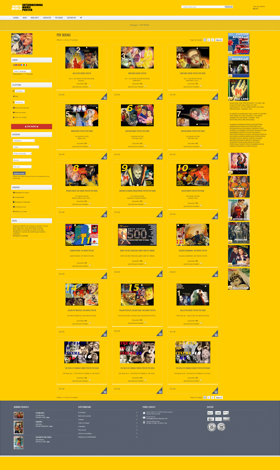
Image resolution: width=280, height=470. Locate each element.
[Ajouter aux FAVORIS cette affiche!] (89, 86)
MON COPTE (35, 17)
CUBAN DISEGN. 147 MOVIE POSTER (82, 250)
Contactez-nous (20, 207)
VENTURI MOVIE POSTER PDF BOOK (193, 131)
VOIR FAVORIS (32, 126)
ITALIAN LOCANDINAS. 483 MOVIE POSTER (193, 250)
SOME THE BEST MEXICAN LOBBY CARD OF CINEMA (137, 250)
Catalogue (133, 25)
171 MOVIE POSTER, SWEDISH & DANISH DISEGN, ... (137, 197)
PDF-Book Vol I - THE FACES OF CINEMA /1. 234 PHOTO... (82, 373)
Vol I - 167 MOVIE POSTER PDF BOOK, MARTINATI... (137, 80)
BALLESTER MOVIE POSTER (82, 73)
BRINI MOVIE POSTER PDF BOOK (82, 131)
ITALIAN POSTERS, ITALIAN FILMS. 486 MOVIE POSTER (137, 310)
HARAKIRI (39, 422)
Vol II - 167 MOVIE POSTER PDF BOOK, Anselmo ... (82, 80)
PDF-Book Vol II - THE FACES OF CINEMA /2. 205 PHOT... (137, 373)
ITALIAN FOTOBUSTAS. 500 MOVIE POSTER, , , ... (81, 317)
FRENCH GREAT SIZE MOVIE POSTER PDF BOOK (81, 190)
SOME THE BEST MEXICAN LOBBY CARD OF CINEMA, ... (137, 257)
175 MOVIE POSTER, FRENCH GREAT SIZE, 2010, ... (82, 197)
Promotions (82, 412)
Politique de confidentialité (87, 437)
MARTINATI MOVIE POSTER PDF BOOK (192, 73)
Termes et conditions (85, 433)
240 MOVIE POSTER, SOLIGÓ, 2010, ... (193, 198)
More (102, 95)
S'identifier (81, 426)
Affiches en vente (21, 211)
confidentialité (19, 197)
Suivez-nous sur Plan (153, 414)
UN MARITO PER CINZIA (43, 437)
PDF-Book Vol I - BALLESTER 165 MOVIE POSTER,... (193, 317)
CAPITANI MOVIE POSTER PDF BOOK (137, 131)
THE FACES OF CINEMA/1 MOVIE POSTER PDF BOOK (82, 368)
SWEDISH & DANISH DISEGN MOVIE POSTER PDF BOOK (137, 190)
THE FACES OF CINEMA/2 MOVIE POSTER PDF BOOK (137, 368)
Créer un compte (20, 117)
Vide (16, 96)
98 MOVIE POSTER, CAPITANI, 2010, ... (137, 138)
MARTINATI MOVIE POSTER (137, 73)
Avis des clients (20, 112)
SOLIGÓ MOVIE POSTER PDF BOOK (192, 190)
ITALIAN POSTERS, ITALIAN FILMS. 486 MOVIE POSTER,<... (137, 316)
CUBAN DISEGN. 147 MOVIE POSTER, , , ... (82, 258)
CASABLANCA (40, 413)
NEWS (25, 17)
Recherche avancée (22, 108)
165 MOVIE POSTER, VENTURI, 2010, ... (193, 138)
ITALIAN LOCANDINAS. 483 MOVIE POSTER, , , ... (193, 257)
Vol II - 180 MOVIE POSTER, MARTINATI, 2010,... (193, 80)
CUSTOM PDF (71, 17)
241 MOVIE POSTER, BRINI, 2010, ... (82, 138)
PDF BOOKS (59, 17)
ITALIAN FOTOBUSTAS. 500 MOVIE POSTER (82, 310)
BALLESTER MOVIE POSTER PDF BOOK (193, 310)
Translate (29, 74)
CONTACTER (47, 17)
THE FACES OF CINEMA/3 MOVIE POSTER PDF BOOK (193, 368)
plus (48, 417)
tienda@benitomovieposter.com (156, 418)
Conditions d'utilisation (22, 202)
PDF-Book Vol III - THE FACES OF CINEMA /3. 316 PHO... (193, 373)
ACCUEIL (16, 17)
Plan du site (82, 430)
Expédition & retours (22, 192)
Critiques (81, 419)
